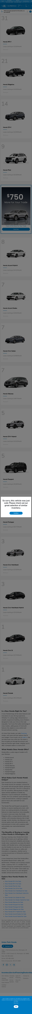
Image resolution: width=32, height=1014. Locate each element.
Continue (16, 513)
